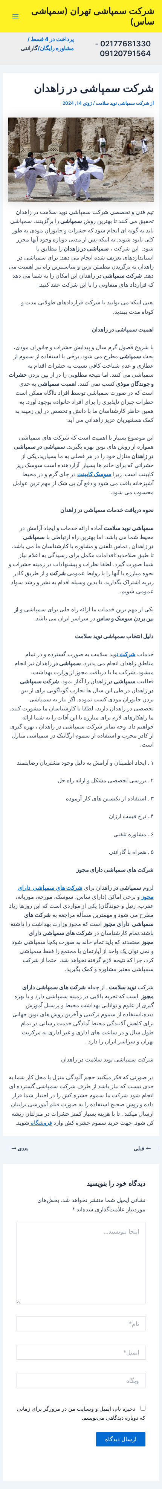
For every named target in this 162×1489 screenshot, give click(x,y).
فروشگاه (40, 1122)
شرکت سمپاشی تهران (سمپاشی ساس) (92, 16)
